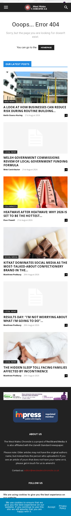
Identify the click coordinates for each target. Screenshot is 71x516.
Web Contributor (11, 169)
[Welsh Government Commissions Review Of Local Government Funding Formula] (35, 138)
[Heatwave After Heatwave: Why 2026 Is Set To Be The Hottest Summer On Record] (35, 192)
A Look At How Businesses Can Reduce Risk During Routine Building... (34, 109)
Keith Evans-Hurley (13, 115)
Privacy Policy (63, 507)
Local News (10, 152)
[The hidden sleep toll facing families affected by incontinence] (35, 348)
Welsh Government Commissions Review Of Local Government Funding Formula (35, 161)
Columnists (10, 206)
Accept (51, 507)
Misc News (9, 101)
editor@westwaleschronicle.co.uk (41, 470)
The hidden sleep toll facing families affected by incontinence (35, 369)
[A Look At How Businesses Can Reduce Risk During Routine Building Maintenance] (35, 87)
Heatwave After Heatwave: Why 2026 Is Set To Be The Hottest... (35, 214)
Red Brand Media (56, 441)
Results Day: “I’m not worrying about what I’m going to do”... (35, 319)
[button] (5, 7)
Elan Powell (9, 220)
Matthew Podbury (12, 274)
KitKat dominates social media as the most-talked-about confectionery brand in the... (35, 266)
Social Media (10, 257)
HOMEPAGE (46, 47)
